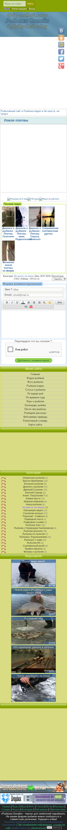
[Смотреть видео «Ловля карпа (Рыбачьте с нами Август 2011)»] (33, 602)
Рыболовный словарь (35, 420)
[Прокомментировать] (33, 199)
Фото (31, 806)
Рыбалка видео (35, 385)
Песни (49, 806)
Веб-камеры (41, 809)
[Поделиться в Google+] (61, 66)
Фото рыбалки (35, 382)
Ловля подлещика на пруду (33, 675)
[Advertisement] (33, 72)
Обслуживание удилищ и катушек (33, 647)
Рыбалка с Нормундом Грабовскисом (33, 528)
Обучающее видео (33, 510)
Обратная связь (58, 809)
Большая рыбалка (33, 483)
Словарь (5, 809)
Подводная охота (33, 519)
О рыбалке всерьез (33, 513)
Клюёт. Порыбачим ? (34, 495)
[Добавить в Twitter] (61, 59)
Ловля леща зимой (33, 561)
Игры (24, 806)
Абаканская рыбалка (34, 478)
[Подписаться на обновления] (17, 199)
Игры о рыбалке (35, 401)
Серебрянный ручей (34, 546)
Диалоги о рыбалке (33, 486)
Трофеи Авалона (34, 548)
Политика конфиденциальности (22, 822)
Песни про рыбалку (35, 409)
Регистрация (19, 8)
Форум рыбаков (35, 378)
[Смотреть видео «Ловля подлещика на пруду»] (33, 688)
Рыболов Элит (33, 525)
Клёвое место (33, 498)
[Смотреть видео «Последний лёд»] (33, 631)
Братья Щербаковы (33, 481)
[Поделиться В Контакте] (61, 31)
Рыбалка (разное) (33, 531)
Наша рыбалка (34, 504)
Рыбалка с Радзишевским (33, 537)
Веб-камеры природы (35, 416)
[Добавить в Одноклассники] (61, 38)
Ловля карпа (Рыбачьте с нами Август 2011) (33, 591)
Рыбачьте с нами (33, 540)
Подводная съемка (34, 522)
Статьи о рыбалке (35, 389)
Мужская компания (34, 501)
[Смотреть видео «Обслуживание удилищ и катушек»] (33, 659)
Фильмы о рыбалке (34, 551)
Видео (15, 806)
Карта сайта (35, 424)
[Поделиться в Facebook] (61, 52)
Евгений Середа (33, 492)
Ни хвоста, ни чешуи (23, 276)
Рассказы (59, 806)
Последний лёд (33, 618)
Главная (35, 374)
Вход (32, 8)
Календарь (27, 809)
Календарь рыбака (35, 405)
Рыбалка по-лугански (34, 534)
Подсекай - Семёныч (34, 516)
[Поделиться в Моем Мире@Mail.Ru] (61, 45)
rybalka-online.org (20, 828)
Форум (16, 809)
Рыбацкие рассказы (35, 413)
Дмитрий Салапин (33, 489)
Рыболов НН (33, 543)
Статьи (40, 806)
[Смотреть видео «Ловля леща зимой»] (33, 573)
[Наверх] (61, 824)
